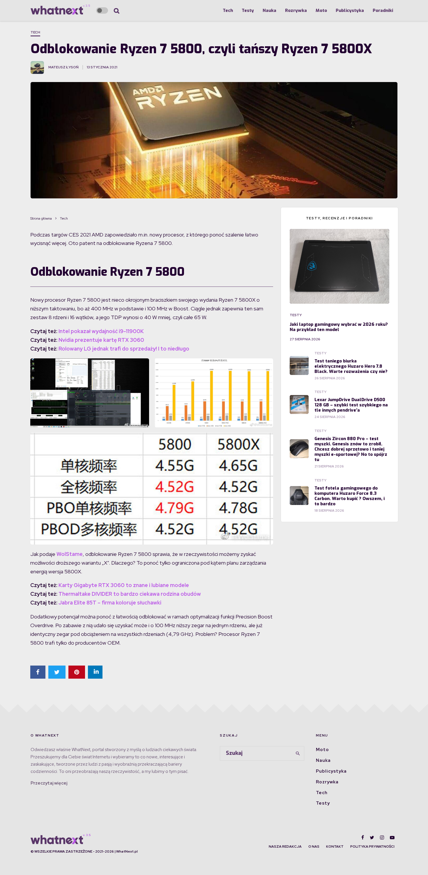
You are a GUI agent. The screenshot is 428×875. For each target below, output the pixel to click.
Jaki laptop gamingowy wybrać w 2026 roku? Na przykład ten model (339, 327)
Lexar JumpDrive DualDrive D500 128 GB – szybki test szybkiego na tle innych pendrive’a (351, 405)
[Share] (37, 672)
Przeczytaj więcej (49, 783)
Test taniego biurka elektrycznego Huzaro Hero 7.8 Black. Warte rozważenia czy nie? (351, 366)
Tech (228, 10)
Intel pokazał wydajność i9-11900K (101, 331)
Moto (321, 10)
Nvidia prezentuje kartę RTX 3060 (101, 340)
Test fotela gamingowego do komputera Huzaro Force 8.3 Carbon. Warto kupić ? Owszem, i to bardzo (349, 495)
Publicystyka (350, 10)
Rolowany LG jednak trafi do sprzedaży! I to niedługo (124, 348)
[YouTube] (392, 837)
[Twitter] (372, 837)
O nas (313, 846)
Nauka (269, 10)
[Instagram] (382, 837)
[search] (298, 753)
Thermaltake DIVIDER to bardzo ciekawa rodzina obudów (130, 594)
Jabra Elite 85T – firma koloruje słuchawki (110, 602)
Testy (248, 10)
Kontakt (335, 846)
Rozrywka (296, 10)
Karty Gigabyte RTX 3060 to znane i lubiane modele (124, 585)
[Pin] (76, 672)
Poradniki (383, 10)
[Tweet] (57, 672)
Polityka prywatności (372, 846)
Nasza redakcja (285, 846)
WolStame (69, 554)
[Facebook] (362, 837)
